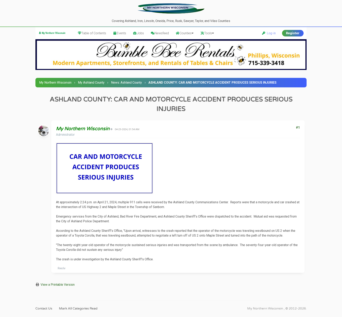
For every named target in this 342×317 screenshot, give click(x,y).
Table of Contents (94, 33)
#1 (298, 127)
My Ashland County (91, 82)
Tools (208, 33)
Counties (186, 33)
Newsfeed (162, 33)
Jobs (140, 33)
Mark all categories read (78, 308)
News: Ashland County (126, 82)
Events (121, 33)
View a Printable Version (58, 284)
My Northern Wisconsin (55, 82)
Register (292, 33)
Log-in (270, 33)
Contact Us (43, 308)
